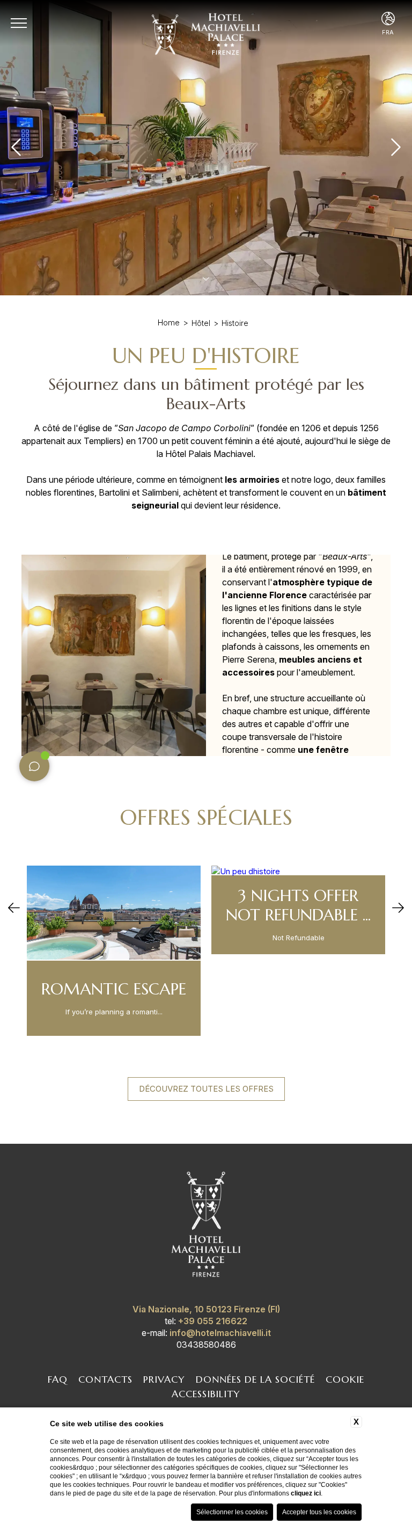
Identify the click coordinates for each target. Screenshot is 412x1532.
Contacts (105, 1379)
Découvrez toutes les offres (206, 1089)
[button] (14, 908)
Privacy (164, 1379)
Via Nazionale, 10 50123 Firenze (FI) (206, 1309)
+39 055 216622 (212, 1321)
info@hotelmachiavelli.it (220, 1332)
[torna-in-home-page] (206, 1226)
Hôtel (201, 323)
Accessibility (206, 1394)
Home (169, 322)
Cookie (345, 1379)
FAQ (58, 1379)
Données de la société (255, 1379)
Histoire (235, 323)
